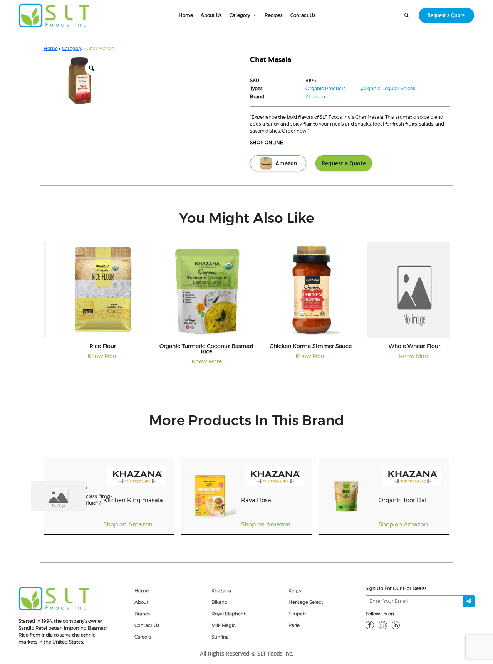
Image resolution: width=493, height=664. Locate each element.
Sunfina (220, 637)
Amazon (286, 163)
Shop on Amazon (128, 525)
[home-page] (54, 15)
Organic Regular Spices (388, 88)
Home (186, 15)
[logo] (54, 598)
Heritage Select (305, 602)
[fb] (370, 624)
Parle (294, 625)
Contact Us (302, 15)
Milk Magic (223, 625)
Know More (94, 356)
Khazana (315, 96)
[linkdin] (396, 624)
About (141, 602)
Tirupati (297, 614)
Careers (142, 637)
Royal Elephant (228, 614)
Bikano (219, 602)
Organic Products (325, 88)
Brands (142, 614)
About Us (211, 15)
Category (240, 15)
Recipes (274, 15)
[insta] (383, 624)
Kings (294, 590)
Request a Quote (446, 15)
